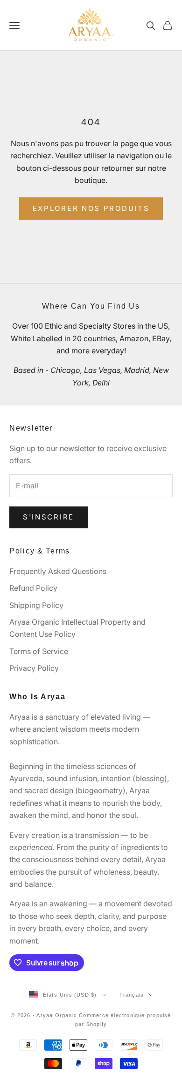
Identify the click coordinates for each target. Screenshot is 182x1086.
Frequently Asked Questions (57, 571)
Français (131, 995)
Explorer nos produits (91, 208)
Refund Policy (33, 588)
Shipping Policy (36, 605)
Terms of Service (38, 651)
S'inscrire (48, 517)
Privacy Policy (34, 668)
